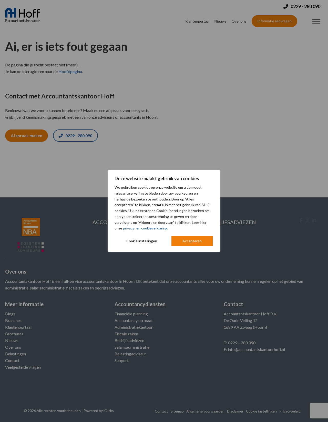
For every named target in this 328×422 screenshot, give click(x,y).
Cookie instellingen (141, 241)
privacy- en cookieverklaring (145, 228)
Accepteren (192, 241)
